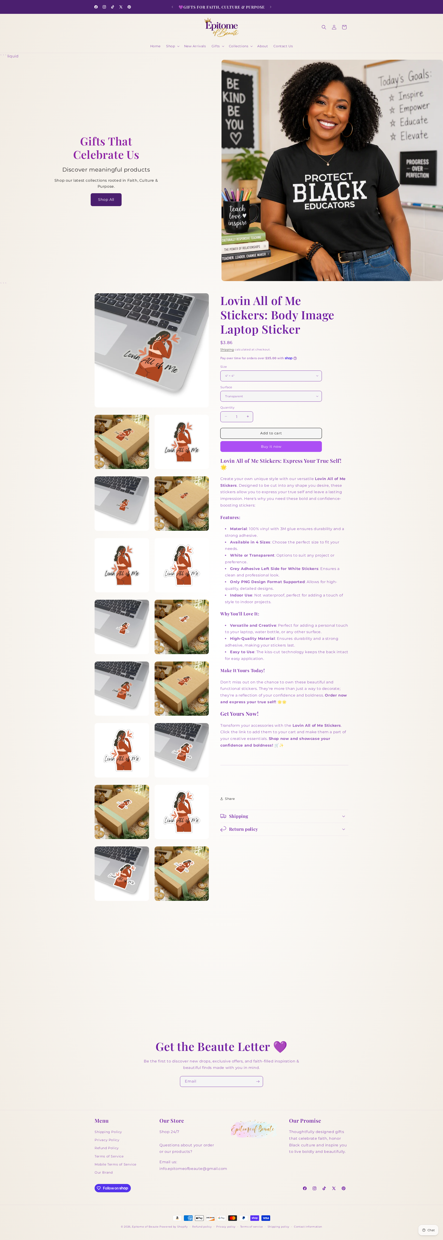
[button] (172, 46)
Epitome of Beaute (145, 1226)
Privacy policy (226, 1226)
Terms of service (251, 1226)
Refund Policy (107, 1148)
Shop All (106, 199)
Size (223, 366)
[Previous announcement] (172, 7)
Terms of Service (109, 1156)
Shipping (227, 349)
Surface (226, 387)
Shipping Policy (108, 1132)
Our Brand (104, 1172)
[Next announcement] (271, 7)
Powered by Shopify (173, 1226)
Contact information (308, 1226)
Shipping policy (279, 1226)
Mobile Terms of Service (115, 1164)
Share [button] (230, 798)
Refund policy (202, 1226)
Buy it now (271, 446)
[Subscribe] (258, 1081)
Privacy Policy (107, 1140)
